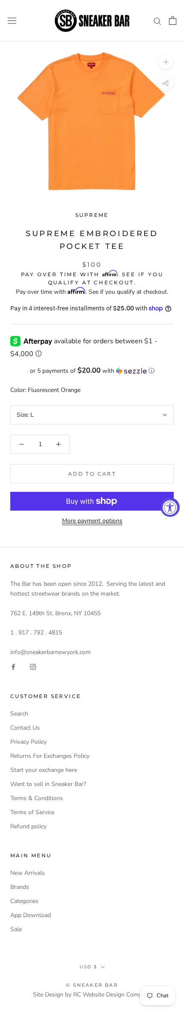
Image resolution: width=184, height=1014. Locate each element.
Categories (24, 901)
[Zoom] (165, 61)
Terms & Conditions (36, 798)
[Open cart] (172, 20)
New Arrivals (27, 873)
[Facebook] (13, 667)
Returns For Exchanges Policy (49, 756)
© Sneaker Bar (92, 985)
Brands (19, 887)
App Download (30, 915)
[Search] (157, 20)
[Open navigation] (12, 21)
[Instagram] (33, 667)
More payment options (92, 521)
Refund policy (28, 826)
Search (19, 714)
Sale (16, 929)
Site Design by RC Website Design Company (92, 995)
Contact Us (25, 728)
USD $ (88, 967)
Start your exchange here (43, 770)
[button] (92, 371)
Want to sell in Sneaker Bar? (48, 784)
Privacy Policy (28, 742)
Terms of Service (32, 812)
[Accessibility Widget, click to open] (170, 507)
